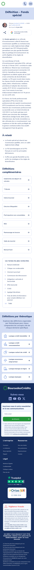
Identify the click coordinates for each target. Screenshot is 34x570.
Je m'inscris (15, 419)
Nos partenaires (22, 448)
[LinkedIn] (10, 398)
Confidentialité (7, 466)
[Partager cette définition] (4, 32)
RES (5, 224)
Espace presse (22, 451)
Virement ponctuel (13, 272)
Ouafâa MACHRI (15, 25)
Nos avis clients (22, 445)
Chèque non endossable (15, 268)
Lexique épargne (15, 377)
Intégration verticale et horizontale (15, 280)
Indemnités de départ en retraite (12, 180)
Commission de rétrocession (17, 275)
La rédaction (6, 448)
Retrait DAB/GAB (13, 265)
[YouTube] (14, 398)
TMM (10, 303)
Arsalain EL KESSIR (19, 23)
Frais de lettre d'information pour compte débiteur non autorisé (16, 298)
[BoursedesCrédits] (17, 388)
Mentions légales (8, 463)
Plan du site (6, 472)
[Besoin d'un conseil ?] (25, 4)
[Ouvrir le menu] (30, 4)
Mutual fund (8, 250)
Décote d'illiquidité (10, 206)
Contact (20, 454)
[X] (23, 398)
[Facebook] (19, 398)
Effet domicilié (12, 285)
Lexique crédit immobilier (18, 336)
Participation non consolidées (14, 215)
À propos (5, 445)
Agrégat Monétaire (13, 292)
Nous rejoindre (7, 451)
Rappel (5, 454)
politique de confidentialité (20, 434)
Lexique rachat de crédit (18, 352)
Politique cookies (8, 469)
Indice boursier (9, 198)
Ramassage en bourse (12, 232)
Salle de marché (9, 241)
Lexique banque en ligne (18, 369)
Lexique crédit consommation (14, 344)
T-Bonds (7, 189)
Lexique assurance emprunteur (16, 360)
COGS (9, 288)
